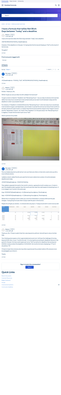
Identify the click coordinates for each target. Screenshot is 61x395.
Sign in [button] (29, 267)
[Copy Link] (12, 36)
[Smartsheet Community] (10, 5)
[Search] (55, 5)
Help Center (13, 1)
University (21, 1)
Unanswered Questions (30, 285)
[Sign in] (58, 5)
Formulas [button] (4, 60)
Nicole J (7, 35)
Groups (3, 282)
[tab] (5, 65)
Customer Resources (7, 278)
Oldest (7, 69)
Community (5, 1)
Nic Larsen (8, 73)
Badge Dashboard (6, 280)
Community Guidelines (7, 287)
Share (3, 53)
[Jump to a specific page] (58, 69)
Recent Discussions (6, 276)
